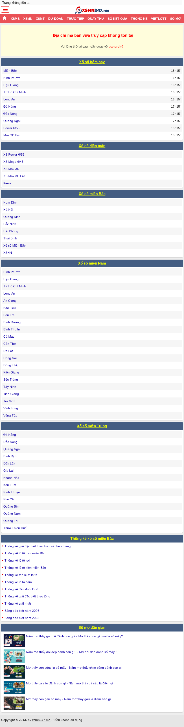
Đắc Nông (10, 113)
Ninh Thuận (11, 492)
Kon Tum (9, 485)
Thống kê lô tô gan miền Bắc (24, 553)
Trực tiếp (75, 18)
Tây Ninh (9, 386)
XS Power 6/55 (13, 154)
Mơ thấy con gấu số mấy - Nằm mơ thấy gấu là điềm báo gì (68, 699)
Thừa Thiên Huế (15, 528)
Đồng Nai (10, 358)
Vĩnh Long (10, 408)
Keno (7, 183)
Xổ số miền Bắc (92, 194)
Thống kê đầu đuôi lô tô (21, 589)
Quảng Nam (12, 513)
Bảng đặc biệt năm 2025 (21, 618)
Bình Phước (11, 78)
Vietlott (158, 18)
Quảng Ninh (11, 217)
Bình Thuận (11, 329)
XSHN (7, 252)
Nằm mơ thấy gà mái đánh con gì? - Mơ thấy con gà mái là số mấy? (74, 636)
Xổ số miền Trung (92, 426)
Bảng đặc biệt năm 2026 (21, 610)
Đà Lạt (8, 351)
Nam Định (10, 202)
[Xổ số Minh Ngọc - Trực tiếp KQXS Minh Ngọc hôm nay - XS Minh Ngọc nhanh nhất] (92, 10)
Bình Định (10, 456)
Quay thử (96, 18)
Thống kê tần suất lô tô (20, 575)
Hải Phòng (10, 231)
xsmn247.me (41, 720)
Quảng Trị (10, 521)
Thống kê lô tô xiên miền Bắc (25, 567)
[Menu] (5, 9)
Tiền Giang (11, 394)
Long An (9, 99)
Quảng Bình (11, 506)
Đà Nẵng (9, 106)
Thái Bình (10, 238)
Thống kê (139, 18)
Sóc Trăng (10, 379)
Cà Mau (9, 336)
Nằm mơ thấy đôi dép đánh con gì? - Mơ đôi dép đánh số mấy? (71, 652)
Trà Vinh (9, 401)
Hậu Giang (11, 85)
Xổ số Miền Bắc (14, 245)
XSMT (40, 18)
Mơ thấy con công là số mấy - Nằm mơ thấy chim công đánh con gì (74, 667)
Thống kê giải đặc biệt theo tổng (27, 596)
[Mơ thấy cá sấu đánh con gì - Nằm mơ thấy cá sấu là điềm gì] (15, 687)
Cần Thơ (9, 343)
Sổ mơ (175, 18)
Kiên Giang (11, 372)
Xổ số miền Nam (92, 263)
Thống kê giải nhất (17, 603)
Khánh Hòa (11, 478)
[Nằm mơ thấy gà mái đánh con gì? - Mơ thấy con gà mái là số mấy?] (15, 640)
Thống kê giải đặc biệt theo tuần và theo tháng (37, 546)
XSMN (27, 18)
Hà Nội (8, 209)
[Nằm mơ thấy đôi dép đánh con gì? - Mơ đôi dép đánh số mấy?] (15, 656)
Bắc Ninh (9, 224)
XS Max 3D (11, 169)
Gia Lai (8, 470)
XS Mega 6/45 (13, 161)
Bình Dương (12, 322)
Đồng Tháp (11, 365)
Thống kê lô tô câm (18, 582)
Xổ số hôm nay (92, 62)
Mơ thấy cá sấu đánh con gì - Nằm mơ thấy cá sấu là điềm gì (69, 683)
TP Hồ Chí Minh (14, 92)
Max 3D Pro (11, 135)
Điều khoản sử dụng (67, 720)
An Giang (10, 300)
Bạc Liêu (9, 308)
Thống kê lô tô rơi (17, 560)
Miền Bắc (10, 70)
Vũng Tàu (10, 415)
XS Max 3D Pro (14, 176)
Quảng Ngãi (11, 121)
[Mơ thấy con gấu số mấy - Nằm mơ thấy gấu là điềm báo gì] (15, 703)
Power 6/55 (11, 128)
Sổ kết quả (117, 18)
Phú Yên (9, 499)
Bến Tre (9, 315)
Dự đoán (55, 18)
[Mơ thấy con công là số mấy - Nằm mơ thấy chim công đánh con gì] (15, 672)
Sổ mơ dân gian (92, 627)
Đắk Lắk (9, 463)
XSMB (15, 18)
